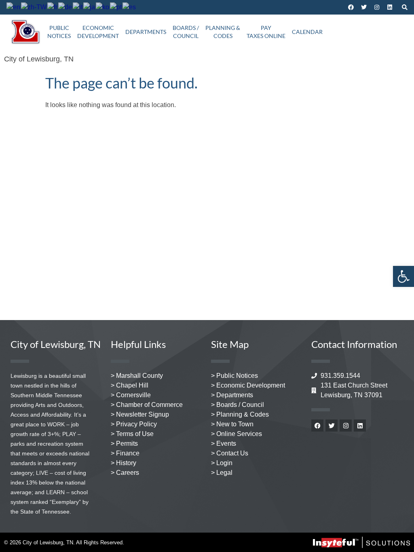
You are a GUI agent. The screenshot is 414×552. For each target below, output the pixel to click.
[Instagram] (376, 7)
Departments (145, 31)
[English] (13, 7)
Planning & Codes (222, 31)
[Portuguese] (116, 7)
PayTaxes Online (266, 31)
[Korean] (103, 7)
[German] (65, 7)
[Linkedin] (389, 7)
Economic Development (98, 31)
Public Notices (59, 31)
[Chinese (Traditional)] (34, 7)
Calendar (307, 31)
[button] (403, 276)
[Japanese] (89, 7)
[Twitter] (364, 7)
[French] (52, 7)
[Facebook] (351, 7)
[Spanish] (130, 7)
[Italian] (78, 7)
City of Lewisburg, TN (39, 59)
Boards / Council (186, 31)
